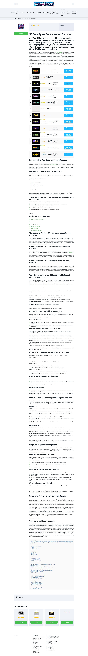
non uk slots (70, 252)
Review (44, 154)
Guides (23, 12)
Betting (28, 12)
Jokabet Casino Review (34, 222)
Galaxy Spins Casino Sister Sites (36, 230)
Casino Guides (35, 642)
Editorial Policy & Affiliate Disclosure (52, 644)
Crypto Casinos (57, 12)
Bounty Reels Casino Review (35, 224)
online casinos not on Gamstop (52, 164)
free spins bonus (59, 52)
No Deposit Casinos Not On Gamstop (37, 647)
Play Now (21, 33)
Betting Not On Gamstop (37, 638)
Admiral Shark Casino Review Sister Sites (37, 219)
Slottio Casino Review (34, 228)
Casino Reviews (17, 12)
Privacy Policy (68, 12)
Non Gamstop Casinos (51, 646)
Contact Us (49, 640)
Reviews (19, 18)
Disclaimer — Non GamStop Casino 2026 (63, 12)
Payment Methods (51, 12)
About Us (49, 635)
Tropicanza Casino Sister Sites (35, 221)
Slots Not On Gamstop (45, 12)
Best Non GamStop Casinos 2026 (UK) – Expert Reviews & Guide (53, 637)
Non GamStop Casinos (39, 12)
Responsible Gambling (74, 12)
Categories (49, 638)
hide (34, 540)
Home (12, 12)
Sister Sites (34, 651)
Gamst (15, 635)
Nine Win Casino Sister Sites (35, 226)
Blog (33, 12)
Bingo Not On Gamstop (37, 639)
